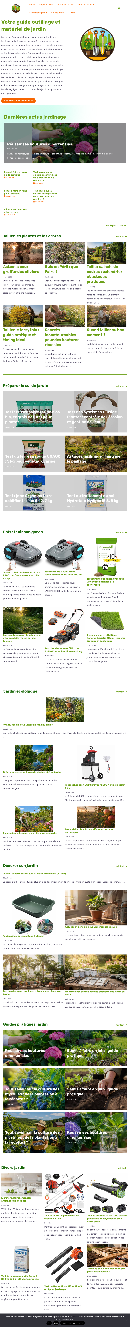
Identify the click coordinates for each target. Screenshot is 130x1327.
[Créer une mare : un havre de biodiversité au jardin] (34, 757)
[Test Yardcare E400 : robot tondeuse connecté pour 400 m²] (65, 553)
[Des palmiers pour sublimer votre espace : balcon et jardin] (34, 972)
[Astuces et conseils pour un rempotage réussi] (96, 907)
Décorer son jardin (38, 12)
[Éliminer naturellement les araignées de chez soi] (21, 1184)
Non (56, 1323)
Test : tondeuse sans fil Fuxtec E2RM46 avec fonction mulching (63, 650)
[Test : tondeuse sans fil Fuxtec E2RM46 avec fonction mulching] (65, 627)
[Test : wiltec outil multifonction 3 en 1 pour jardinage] (64, 1264)
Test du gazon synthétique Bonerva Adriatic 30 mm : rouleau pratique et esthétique (106, 638)
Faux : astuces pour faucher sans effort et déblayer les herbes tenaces (22, 638)
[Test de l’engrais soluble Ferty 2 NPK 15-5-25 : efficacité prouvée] (21, 1259)
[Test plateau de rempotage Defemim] (34, 912)
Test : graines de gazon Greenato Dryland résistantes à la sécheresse (105, 581)
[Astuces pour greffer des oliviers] (23, 252)
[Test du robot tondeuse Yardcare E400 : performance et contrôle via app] (23, 554)
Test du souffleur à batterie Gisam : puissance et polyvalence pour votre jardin (107, 1218)
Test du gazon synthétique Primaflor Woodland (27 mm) (34, 873)
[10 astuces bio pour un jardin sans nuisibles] (65, 709)
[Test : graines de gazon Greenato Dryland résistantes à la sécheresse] (106, 557)
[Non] (127, 1320)
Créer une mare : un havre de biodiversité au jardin (32, 772)
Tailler (32, 4)
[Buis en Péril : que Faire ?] (65, 252)
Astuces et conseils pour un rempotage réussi (91, 926)
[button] (119, 8)
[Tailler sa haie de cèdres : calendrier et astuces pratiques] (106, 252)
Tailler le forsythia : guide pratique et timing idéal (21, 335)
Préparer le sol (46, 4)
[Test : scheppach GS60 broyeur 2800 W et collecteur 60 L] (96, 764)
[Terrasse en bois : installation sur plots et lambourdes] (107, 1255)
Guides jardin (57, 12)
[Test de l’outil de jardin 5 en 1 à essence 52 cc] (64, 1193)
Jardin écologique (85, 4)
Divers (72, 12)
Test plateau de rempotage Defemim (23, 936)
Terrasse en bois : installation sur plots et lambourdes (106, 1270)
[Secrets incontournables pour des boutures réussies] (65, 316)
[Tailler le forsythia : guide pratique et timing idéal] (23, 316)
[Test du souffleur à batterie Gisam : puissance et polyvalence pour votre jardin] (107, 1193)
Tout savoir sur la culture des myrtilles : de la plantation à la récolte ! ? (32, 1094)
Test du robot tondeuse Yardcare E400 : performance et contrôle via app (21, 575)
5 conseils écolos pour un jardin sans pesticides (30, 833)
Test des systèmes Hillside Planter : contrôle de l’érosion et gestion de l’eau (95, 417)
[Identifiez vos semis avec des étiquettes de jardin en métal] (96, 972)
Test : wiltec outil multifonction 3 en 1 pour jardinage (63, 1288)
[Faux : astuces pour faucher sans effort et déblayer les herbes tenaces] (23, 620)
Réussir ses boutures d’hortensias (39, 144)
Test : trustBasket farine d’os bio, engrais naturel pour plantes (32, 417)
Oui (49, 1323)
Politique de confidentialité (72, 1323)
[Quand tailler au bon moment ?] (106, 316)
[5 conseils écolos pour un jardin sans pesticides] (34, 818)
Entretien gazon (65, 4)
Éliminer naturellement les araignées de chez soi (16, 1199)
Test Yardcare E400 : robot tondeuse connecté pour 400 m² (63, 573)
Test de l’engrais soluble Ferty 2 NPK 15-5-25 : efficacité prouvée (20, 1277)
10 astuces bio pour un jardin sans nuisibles (28, 724)
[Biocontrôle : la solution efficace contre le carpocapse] (96, 817)
